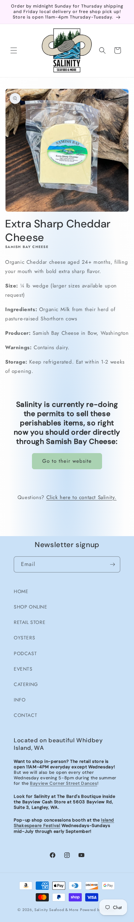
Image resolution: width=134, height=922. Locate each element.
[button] (13, 50)
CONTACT (25, 715)
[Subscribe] (112, 564)
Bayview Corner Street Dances (63, 783)
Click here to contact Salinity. (81, 497)
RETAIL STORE (29, 622)
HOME (21, 591)
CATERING (26, 684)
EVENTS (23, 668)
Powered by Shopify (98, 909)
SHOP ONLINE (30, 606)
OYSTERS (24, 637)
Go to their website (67, 461)
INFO (19, 699)
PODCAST (25, 653)
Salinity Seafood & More (56, 909)
